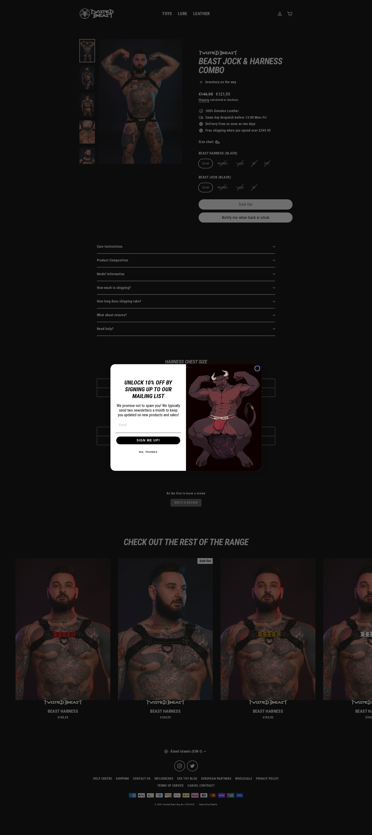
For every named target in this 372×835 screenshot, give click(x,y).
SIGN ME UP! (148, 440)
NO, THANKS (148, 452)
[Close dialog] (257, 368)
